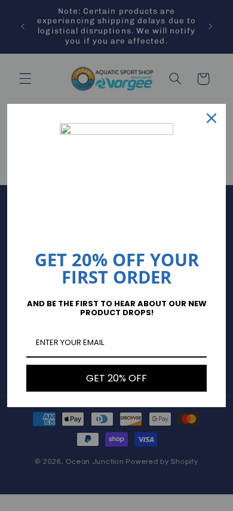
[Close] (211, 118)
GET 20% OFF (116, 378)
